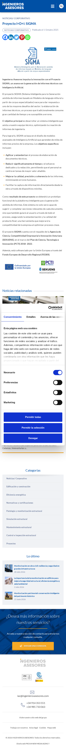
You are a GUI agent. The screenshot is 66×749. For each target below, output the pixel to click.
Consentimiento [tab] (13, 316)
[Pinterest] (22, 37)
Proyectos (11, 543)
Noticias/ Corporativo (16, 18)
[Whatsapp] (27, 37)
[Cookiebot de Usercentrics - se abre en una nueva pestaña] (48, 308)
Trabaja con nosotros (19, 727)
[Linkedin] (11, 37)
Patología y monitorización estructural (24, 511)
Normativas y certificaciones (19, 502)
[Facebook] (5, 37)
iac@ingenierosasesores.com (33, 695)
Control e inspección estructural (21, 535)
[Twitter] (16, 37)
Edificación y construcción (18, 486)
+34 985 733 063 (35, 706)
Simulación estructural (16, 519)
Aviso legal (33, 727)
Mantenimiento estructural (19, 527)
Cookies (42, 727)
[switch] (57, 382)
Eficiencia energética (16, 494)
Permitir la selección (33, 427)
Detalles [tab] (31, 316)
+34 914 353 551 (35, 702)
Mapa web (51, 727)
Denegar (33, 438)
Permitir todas (33, 417)
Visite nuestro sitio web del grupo (33, 717)
